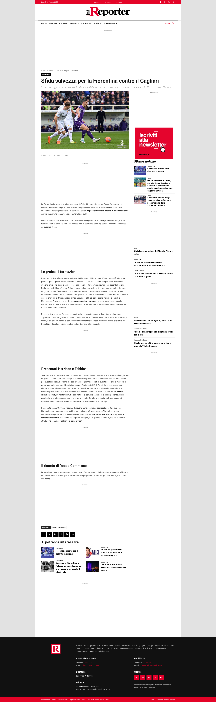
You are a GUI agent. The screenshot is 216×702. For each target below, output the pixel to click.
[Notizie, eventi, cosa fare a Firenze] (108, 11)
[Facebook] (160, 2)
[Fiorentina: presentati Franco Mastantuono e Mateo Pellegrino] (92, 552)
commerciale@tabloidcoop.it (150, 665)
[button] (170, 23)
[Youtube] (161, 677)
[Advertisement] (108, 49)
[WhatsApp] (61, 534)
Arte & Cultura (139, 270)
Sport (150, 178)
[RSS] (169, 2)
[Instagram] (164, 2)
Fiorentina (50, 71)
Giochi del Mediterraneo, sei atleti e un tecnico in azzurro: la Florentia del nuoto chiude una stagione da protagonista (160, 185)
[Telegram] (66, 534)
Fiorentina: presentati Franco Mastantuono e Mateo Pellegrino (111, 552)
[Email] (72, 534)
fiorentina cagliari (59, 527)
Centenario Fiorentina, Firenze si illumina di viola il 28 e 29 (113, 567)
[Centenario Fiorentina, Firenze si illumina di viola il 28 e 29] (92, 566)
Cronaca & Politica (140, 329)
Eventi (136, 317)
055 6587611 (89, 662)
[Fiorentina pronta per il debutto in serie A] (47, 552)
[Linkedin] (55, 534)
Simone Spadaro (49, 156)
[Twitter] (173, 2)
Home (43, 71)
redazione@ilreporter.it (90, 665)
